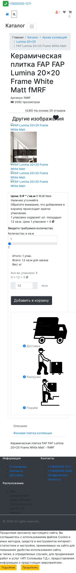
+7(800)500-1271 (19, 3)
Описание (20, 426)
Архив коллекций (54, 37)
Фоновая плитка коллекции (32, 433)
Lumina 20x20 (26, 41)
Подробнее (8, 567)
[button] (58, 12)
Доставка (16, 475)
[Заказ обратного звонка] (5, 3)
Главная (18, 37)
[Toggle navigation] (32, 26)
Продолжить (30, 567)
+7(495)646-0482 (60, 471)
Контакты (16, 471)
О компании (18, 466)
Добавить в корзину (31, 300)
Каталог (32, 37)
